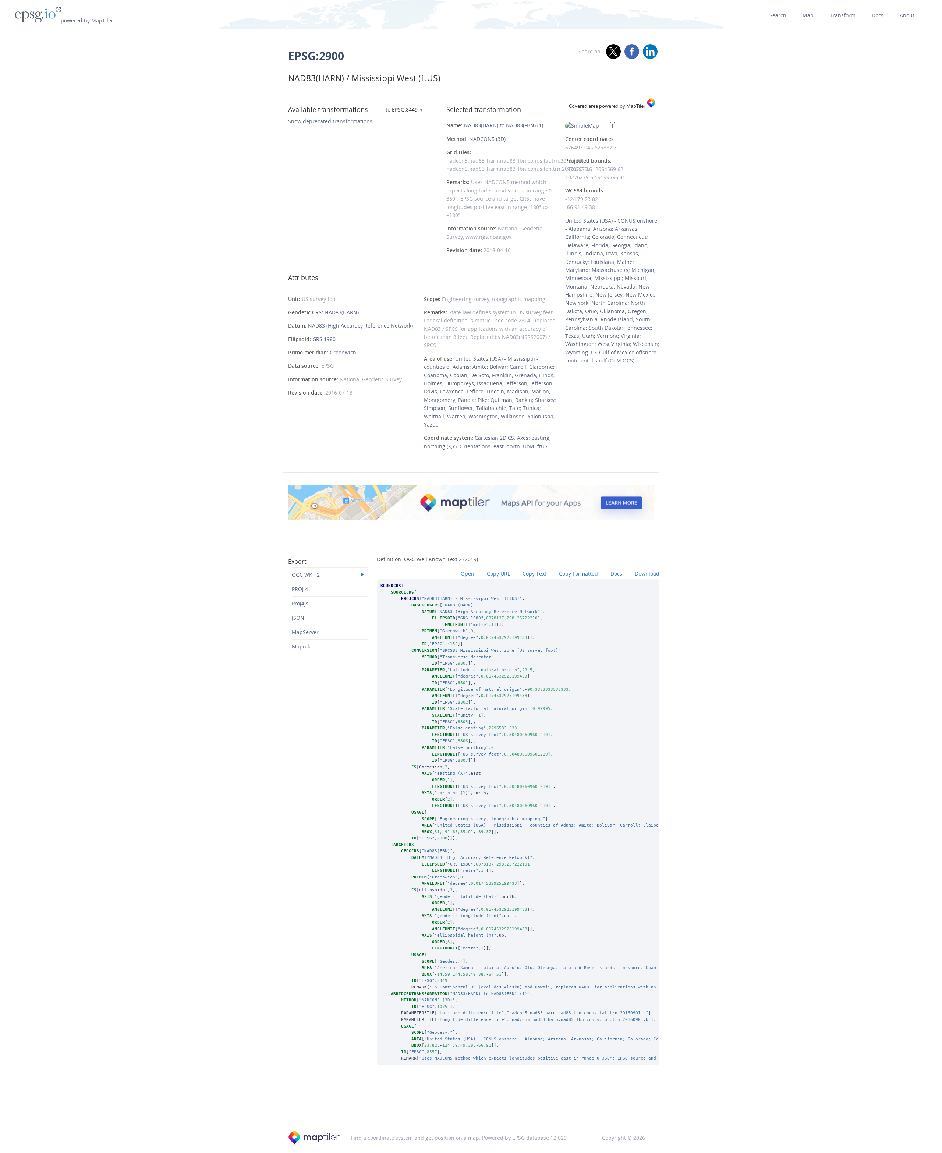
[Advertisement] (471, 1104)
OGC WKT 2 (306, 574)
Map (808, 15)
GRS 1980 (324, 339)
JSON (298, 617)
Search (777, 15)
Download (647, 573)
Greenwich (343, 352)
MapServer (305, 632)
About (907, 15)
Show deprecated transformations (330, 121)
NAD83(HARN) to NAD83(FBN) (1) (503, 125)
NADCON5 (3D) (487, 138)
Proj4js (300, 603)
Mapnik (301, 646)
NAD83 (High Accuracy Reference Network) (360, 325)
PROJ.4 (300, 589)
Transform (843, 15)
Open (467, 573)
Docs (877, 15)
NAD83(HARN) (342, 312)
